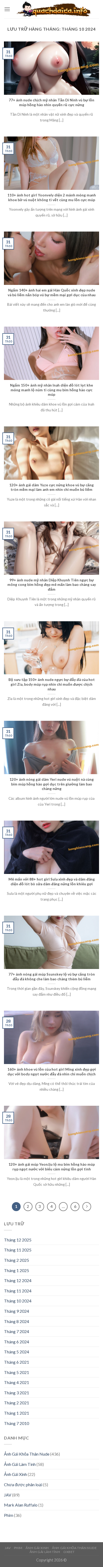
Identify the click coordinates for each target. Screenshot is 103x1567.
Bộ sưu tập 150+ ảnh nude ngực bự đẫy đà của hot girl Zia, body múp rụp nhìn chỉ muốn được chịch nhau (51, 684)
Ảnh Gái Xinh (15, 1474)
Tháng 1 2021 (16, 1412)
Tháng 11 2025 (17, 1249)
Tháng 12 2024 (17, 1280)
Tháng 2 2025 (16, 1260)
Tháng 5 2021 (16, 1372)
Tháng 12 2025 (17, 1239)
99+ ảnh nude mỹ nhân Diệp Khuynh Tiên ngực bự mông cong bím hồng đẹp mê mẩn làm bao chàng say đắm (51, 584)
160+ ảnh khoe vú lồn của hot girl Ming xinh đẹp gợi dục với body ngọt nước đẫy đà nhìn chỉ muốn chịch (51, 1071)
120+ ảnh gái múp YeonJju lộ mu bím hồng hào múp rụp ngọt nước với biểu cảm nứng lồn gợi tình (51, 1166)
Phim (8, 1515)
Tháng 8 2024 (16, 1321)
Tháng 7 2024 (16, 1331)
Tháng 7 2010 (16, 1423)
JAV (7, 1494)
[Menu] (7, 9)
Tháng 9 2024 (16, 1311)
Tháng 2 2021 (16, 1402)
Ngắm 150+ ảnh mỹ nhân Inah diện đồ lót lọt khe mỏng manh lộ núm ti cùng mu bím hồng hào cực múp (51, 390)
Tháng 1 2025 (16, 1270)
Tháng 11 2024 (17, 1290)
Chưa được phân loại (23, 1484)
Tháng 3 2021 (16, 1392)
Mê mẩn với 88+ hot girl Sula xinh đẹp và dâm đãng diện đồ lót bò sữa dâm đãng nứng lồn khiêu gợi (51, 881)
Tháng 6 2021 (16, 1361)
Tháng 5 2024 (16, 1351)
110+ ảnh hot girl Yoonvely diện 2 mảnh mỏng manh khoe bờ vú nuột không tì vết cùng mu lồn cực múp (51, 197)
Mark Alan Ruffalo (21, 1504)
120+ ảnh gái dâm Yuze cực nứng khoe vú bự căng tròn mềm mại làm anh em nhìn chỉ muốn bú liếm (51, 487)
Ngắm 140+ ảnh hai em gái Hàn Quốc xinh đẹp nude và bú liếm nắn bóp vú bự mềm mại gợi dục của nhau (52, 292)
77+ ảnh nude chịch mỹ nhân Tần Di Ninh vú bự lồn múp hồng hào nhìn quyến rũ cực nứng (51, 102)
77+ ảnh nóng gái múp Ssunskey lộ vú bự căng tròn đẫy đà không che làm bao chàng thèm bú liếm (51, 976)
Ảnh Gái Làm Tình (20, 1464)
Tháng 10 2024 (17, 1300)
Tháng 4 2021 (16, 1382)
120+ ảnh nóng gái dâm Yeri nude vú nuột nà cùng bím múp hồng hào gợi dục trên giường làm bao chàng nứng (52, 784)
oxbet (69, 1552)
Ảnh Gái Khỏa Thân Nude (26, 1453)
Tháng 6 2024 (16, 1341)
